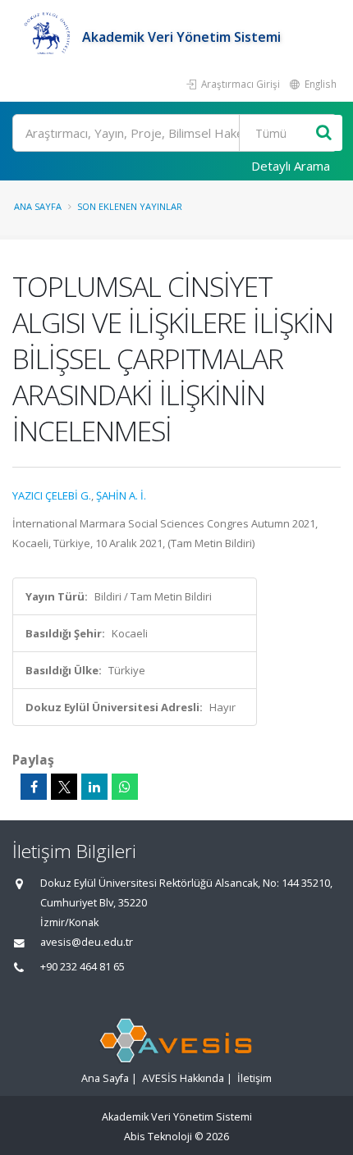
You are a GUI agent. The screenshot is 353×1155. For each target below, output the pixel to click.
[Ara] (323, 133)
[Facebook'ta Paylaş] (34, 787)
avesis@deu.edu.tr (86, 942)
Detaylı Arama (290, 166)
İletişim (254, 1078)
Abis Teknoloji (158, 1137)
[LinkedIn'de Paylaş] (94, 787)
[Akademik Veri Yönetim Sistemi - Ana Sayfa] (47, 37)
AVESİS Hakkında (183, 1078)
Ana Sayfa (38, 206)
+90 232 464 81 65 (82, 967)
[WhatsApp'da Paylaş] (125, 787)
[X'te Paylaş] (64, 787)
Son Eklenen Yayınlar (129, 206)
